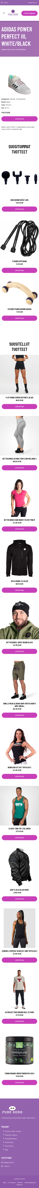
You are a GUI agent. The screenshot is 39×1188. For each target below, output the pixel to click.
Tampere (5, 2)
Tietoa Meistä (9, 1146)
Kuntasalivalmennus (11, 1139)
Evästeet (20, 1182)
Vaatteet (12, 99)
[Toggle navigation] (3, 13)
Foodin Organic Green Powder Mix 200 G (19, 1073)
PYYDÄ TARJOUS (29, 13)
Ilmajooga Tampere (11, 1135)
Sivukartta (19, 1185)
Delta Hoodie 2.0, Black (19, 581)
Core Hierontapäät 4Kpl (19, 200)
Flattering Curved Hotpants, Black (19, 397)
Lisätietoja (19, 119)
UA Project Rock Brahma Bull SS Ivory (19, 1012)
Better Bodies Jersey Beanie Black (19, 642)
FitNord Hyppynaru (19, 261)
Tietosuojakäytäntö (30, 1182)
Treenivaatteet (20, 99)
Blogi (6, 1150)
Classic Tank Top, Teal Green (19, 828)
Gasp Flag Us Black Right (19, 890)
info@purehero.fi (32, 2)
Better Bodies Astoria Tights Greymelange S (20, 458)
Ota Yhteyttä (11, 1182)
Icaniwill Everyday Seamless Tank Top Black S (19, 951)
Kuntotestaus (9, 1142)
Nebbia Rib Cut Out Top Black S (19, 767)
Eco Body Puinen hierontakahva (19, 309)
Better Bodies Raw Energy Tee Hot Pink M (19, 520)
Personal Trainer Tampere (13, 1131)
